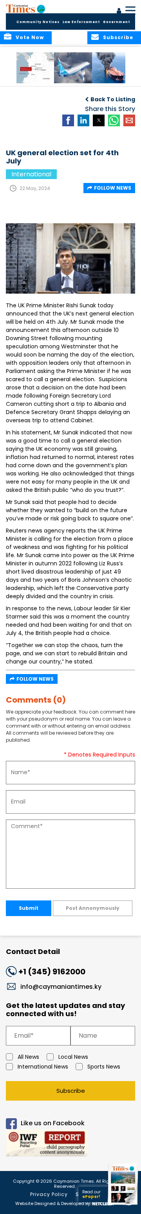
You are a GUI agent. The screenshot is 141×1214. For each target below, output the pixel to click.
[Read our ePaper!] (123, 1205)
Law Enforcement (81, 22)
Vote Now (30, 37)
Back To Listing (112, 99)
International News (43, 1067)
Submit (28, 908)
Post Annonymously (92, 908)
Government (116, 22)
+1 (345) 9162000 (51, 971)
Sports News (103, 1067)
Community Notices (38, 22)
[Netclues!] (103, 1203)
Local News (73, 1057)
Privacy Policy (49, 1194)
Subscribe (70, 1091)
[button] (37, 67)
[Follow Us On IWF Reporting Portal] (70, 1144)
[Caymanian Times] (25, 8)
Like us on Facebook (53, 1123)
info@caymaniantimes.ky (60, 986)
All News (28, 1057)
